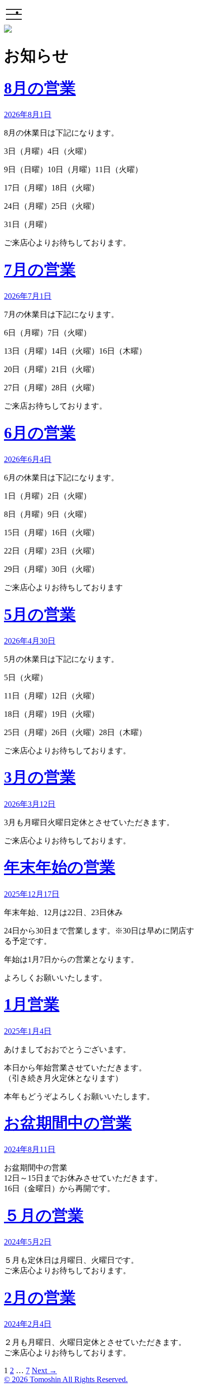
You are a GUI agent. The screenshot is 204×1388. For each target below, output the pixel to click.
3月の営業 (40, 777)
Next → (44, 1370)
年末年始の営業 (59, 867)
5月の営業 (40, 614)
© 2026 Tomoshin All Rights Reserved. (66, 1379)
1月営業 (31, 1004)
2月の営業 (40, 1297)
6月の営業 (40, 433)
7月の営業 (40, 269)
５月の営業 (44, 1215)
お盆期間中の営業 (68, 1123)
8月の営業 (40, 88)
